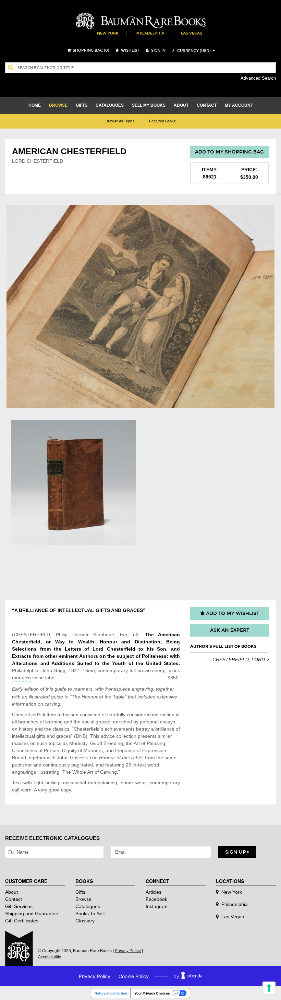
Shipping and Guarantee (31, 913)
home (34, 105)
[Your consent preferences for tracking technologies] (269, 988)
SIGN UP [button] (236, 852)
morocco (21, 677)
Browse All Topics (120, 121)
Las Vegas (191, 33)
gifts (81, 105)
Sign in (158, 50)
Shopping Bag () (90, 50)
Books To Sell (90, 913)
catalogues (110, 105)
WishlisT (129, 50)
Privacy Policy (128, 950)
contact (207, 105)
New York (108, 33)
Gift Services (19, 906)
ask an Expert (229, 630)
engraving (142, 689)
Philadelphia (149, 33)
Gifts (80, 892)
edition (31, 689)
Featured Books (162, 121)
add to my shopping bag (229, 152)
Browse (83, 899)
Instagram (157, 906)
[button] (190, 51)
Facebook (156, 899)
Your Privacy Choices (152, 993)
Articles (153, 892)
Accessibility (49, 957)
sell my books (149, 105)
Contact (13, 899)
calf (16, 789)
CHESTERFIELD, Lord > (240, 659)
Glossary (85, 920)
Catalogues (87, 906)
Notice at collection (111, 993)
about (181, 105)
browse (58, 105)
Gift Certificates (21, 920)
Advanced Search (258, 78)
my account (239, 105)
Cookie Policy (134, 976)
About (11, 892)
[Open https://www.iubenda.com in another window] (191, 976)
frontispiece (117, 689)
